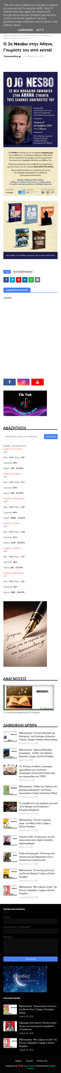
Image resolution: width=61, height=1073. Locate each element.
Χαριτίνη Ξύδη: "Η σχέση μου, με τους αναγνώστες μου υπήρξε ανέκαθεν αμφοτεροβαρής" (37, 840)
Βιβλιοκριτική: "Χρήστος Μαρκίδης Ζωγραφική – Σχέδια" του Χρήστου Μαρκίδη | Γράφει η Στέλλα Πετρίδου (36, 753)
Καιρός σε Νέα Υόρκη (14, 498)
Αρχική (18, 1060)
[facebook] (9, 382)
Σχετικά (29, 1060)
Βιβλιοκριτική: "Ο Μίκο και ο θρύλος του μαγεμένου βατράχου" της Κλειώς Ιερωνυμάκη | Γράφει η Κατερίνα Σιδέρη (38, 789)
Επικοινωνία (42, 1060)
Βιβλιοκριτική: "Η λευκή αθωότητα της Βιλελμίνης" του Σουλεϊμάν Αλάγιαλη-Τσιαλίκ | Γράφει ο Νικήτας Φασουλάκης (38, 736)
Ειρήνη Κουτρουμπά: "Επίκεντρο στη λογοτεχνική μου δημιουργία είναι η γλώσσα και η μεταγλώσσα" (37, 856)
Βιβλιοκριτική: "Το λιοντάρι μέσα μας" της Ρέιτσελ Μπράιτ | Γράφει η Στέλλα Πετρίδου (37, 873)
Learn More (25, 30)
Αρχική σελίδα (9, 35)
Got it (40, 30)
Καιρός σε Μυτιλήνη (13, 572)
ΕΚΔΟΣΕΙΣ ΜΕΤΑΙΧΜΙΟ (26, 35)
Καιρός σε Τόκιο (11, 523)
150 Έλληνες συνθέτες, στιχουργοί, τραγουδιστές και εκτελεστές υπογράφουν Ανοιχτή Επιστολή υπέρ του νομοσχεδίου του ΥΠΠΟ (37, 771)
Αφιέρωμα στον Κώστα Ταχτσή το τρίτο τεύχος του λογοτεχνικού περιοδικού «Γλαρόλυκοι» (37, 1026)
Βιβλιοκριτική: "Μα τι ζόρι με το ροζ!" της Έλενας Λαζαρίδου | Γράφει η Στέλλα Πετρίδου (38, 890)
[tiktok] (51, 382)
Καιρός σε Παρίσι (12, 473)
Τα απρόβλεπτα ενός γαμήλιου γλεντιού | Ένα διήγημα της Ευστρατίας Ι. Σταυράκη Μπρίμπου (38, 806)
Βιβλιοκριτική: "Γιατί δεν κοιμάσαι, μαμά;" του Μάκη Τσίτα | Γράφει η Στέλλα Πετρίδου (35, 823)
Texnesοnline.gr (12, 56)
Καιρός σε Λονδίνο (12, 448)
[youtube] (37, 382)
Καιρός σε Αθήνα (12, 548)
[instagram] (23, 382)
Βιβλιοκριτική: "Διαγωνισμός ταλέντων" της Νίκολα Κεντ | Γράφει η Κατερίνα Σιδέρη (38, 1009)
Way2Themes (30, 1066)
